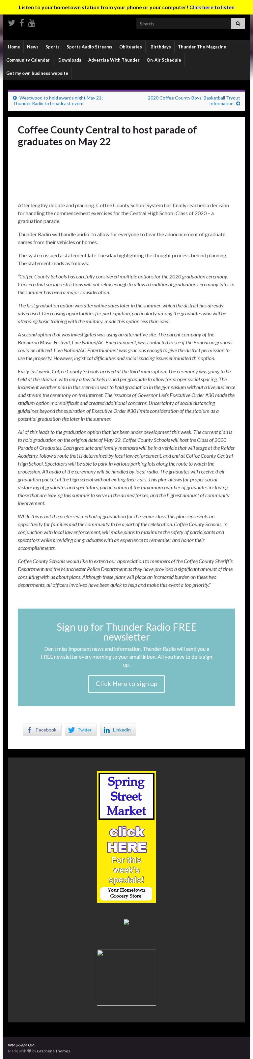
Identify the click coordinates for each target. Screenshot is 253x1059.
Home (13, 46)
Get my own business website (37, 73)
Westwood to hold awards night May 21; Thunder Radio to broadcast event (58, 100)
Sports (52, 46)
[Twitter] (11, 21)
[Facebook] (21, 21)
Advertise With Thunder (114, 60)
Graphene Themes (53, 1050)
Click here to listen (212, 7)
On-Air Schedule (164, 60)
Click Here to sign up (126, 683)
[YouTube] (31, 21)
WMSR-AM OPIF (22, 1045)
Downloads (69, 60)
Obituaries (130, 46)
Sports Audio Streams (89, 46)
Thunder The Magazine (202, 46)
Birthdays (160, 46)
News (33, 46)
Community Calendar (28, 60)
